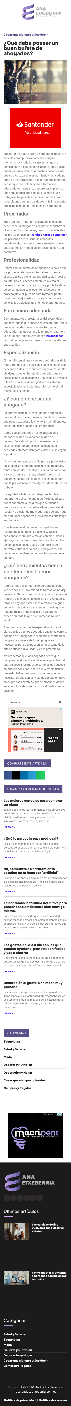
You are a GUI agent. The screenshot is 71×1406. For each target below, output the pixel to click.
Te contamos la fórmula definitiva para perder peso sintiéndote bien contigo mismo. (35, 907)
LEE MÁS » (9, 827)
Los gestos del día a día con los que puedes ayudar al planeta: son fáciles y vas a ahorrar (35, 949)
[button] (5, 11)
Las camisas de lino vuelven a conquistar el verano (48, 1228)
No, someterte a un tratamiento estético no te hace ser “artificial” (31, 871)
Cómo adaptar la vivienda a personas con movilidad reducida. (49, 1276)
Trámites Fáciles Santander (48, 234)
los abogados (54, 336)
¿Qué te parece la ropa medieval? (31, 838)
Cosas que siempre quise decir (26, 34)
